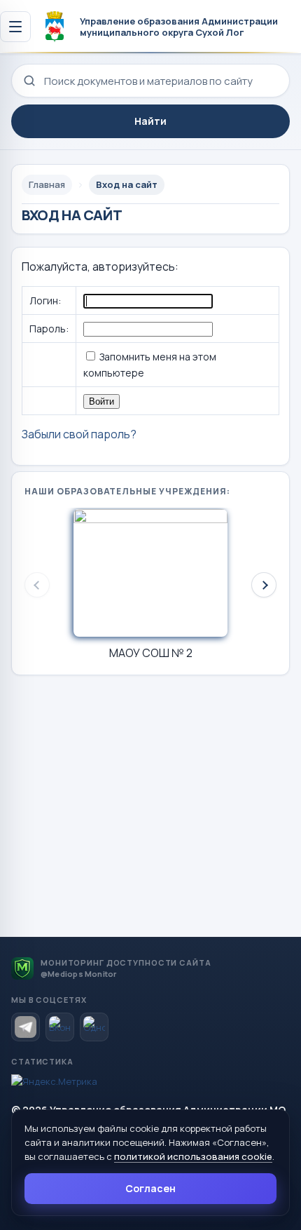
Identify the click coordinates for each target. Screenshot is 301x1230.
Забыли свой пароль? (79, 434)
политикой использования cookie (193, 1156)
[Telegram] (25, 1027)
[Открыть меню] (15, 26)
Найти (150, 121)
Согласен (150, 1188)
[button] (263, 584)
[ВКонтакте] (60, 1027)
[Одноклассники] (94, 1027)
